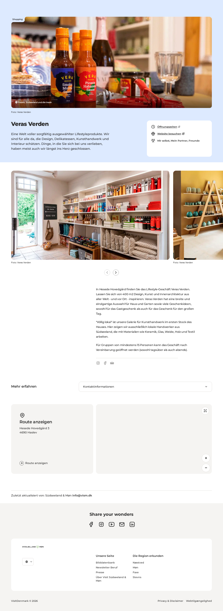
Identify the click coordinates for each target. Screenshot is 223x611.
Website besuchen (169, 133)
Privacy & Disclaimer (170, 600)
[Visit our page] (101, 524)
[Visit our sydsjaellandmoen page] (91, 524)
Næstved (138, 562)
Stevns (137, 577)
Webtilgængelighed (199, 600)
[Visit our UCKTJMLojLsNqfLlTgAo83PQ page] (112, 524)
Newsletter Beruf (106, 567)
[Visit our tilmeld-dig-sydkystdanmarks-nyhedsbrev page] (122, 524)
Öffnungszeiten (167, 126)
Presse (100, 572)
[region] (154, 439)
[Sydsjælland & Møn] (33, 547)
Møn (135, 567)
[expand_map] (205, 411)
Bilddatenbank (105, 562)
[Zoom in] (206, 458)
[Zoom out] (206, 468)
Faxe (136, 572)
